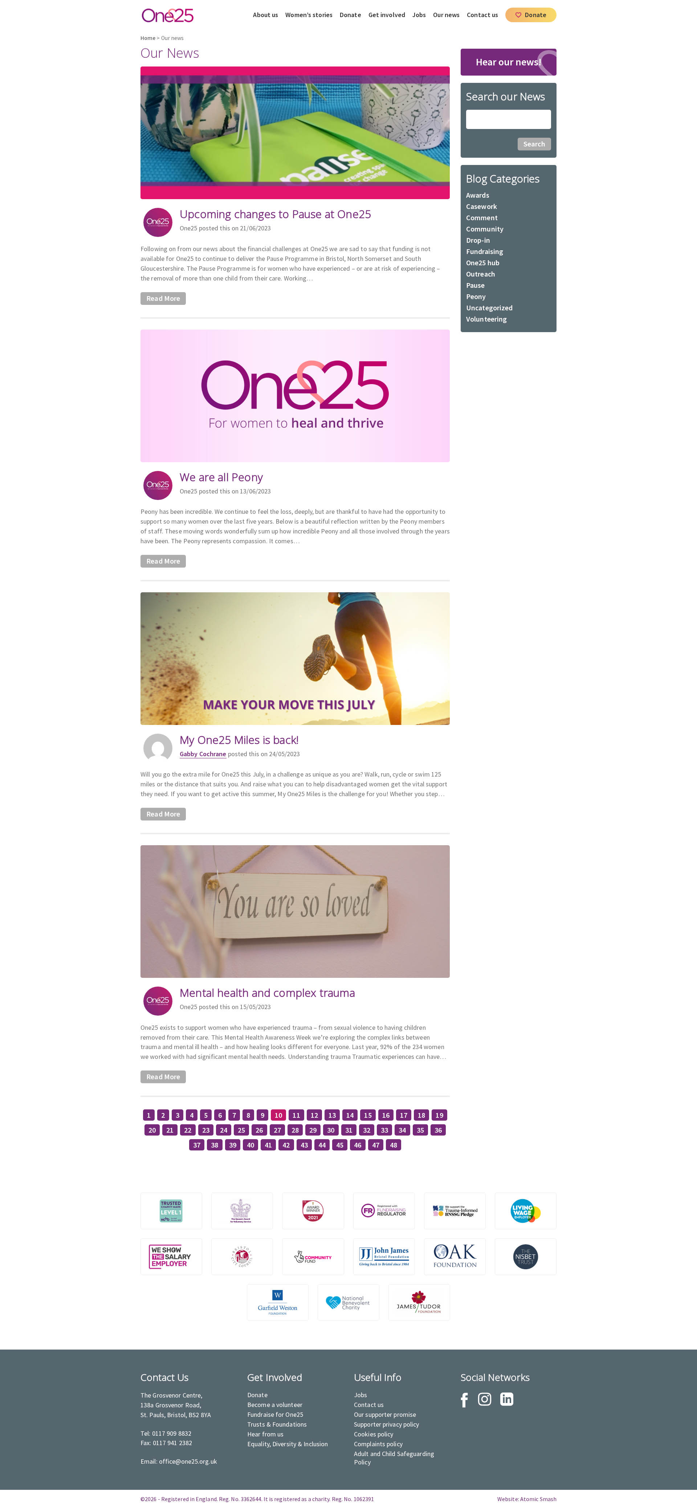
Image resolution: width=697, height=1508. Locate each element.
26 (259, 1129)
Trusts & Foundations (277, 1424)
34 (402, 1129)
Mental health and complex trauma (267, 992)
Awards (477, 194)
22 (187, 1129)
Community (485, 228)
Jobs (419, 15)
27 (277, 1129)
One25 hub (483, 262)
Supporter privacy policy (386, 1424)
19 (439, 1115)
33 (384, 1129)
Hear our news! (509, 61)
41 (268, 1144)
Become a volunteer (274, 1404)
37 (196, 1144)
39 (232, 1144)
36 (438, 1129)
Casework (481, 206)
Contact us (482, 15)
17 (403, 1115)
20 (152, 1129)
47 (375, 1144)
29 (313, 1129)
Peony (476, 296)
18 (421, 1115)
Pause (475, 285)
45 (339, 1144)
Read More (163, 298)
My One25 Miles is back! (239, 739)
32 (366, 1129)
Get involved (386, 15)
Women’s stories (309, 15)
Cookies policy (374, 1434)
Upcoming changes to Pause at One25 (275, 213)
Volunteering (486, 318)
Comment (482, 217)
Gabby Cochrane (203, 754)
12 (314, 1115)
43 (304, 1144)
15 (367, 1115)
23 (205, 1129)
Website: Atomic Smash (527, 1499)
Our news (446, 15)
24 (223, 1129)
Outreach (480, 273)
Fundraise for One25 (275, 1414)
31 (348, 1129)
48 (393, 1144)
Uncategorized (489, 307)
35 (420, 1129)
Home (147, 38)
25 (241, 1129)
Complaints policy (378, 1444)
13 (332, 1115)
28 (295, 1129)
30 (330, 1129)
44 (322, 1144)
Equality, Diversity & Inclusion (287, 1444)
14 (350, 1115)
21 (170, 1129)
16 (386, 1115)
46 (357, 1144)
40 (250, 1144)
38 (214, 1144)
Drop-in (478, 240)
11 (296, 1115)
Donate (350, 15)
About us (265, 15)
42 (286, 1144)
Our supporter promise (385, 1414)
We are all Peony (221, 476)
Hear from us (265, 1434)
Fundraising (484, 251)
